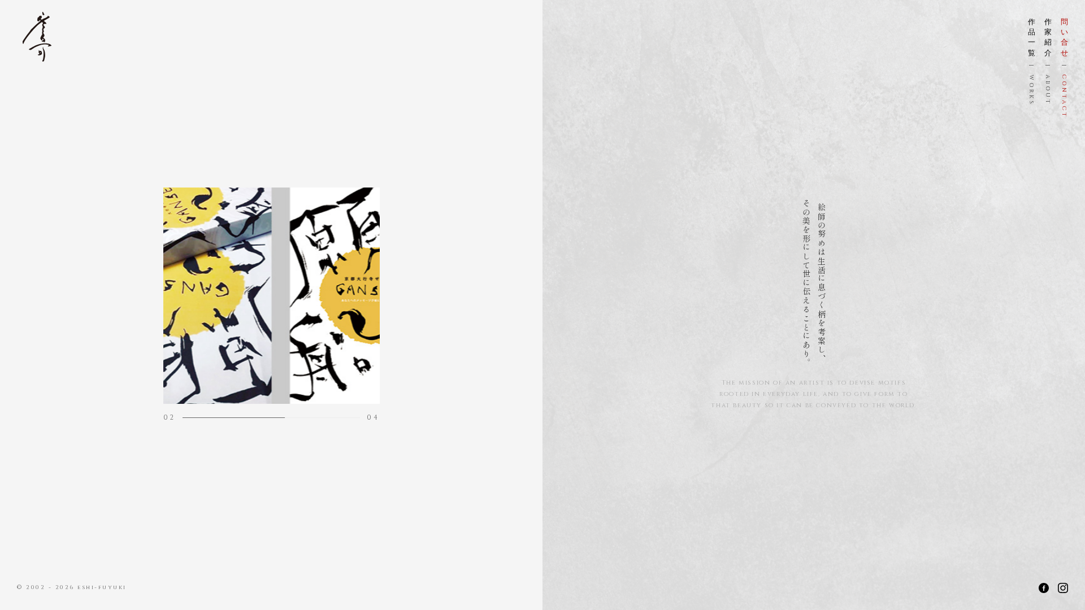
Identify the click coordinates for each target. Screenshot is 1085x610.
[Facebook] (1044, 588)
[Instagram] (1063, 588)
